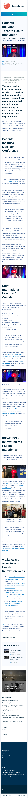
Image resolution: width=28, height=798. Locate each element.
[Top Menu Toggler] (24, 14)
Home (3, 38)
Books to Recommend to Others (10, 715)
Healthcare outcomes (17, 63)
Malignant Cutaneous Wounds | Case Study (13, 713)
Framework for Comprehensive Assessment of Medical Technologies (11, 411)
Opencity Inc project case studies (15, 38)
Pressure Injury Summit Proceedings (11, 702)
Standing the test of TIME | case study (12, 721)
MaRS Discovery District (13, 483)
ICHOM (22, 79)
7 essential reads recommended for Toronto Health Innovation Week (15, 586)
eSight (16, 185)
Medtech (6, 64)
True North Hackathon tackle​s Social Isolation (16, 659)
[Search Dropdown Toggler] (12, 14)
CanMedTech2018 (8, 79)
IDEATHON (6, 80)
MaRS (11, 80)
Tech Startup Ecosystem (15, 64)
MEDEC (15, 80)
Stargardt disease (13, 181)
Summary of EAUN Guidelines (10, 700)
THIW (19, 80)
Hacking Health (7, 63)
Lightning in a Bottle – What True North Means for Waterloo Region (14, 603)
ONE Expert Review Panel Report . (13, 549)
